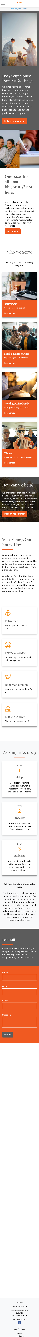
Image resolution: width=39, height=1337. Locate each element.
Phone (5, 1000)
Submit (7, 1034)
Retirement (19, 1333)
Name (5, 972)
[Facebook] (19, 1322)
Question (6, 1015)
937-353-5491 (22, 1307)
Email (4, 986)
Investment (20, 1336)
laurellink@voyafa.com (19, 1319)
